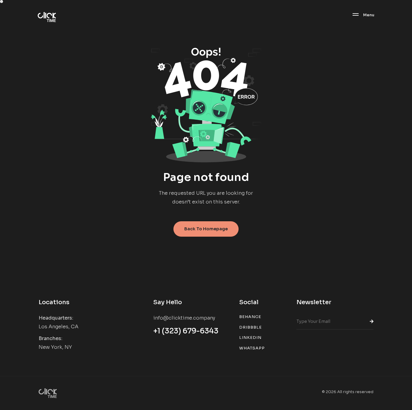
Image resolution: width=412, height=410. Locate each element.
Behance (250, 316)
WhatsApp (252, 348)
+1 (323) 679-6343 (185, 331)
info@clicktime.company (184, 318)
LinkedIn (250, 337)
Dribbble (250, 327)
